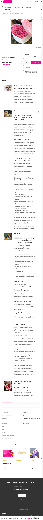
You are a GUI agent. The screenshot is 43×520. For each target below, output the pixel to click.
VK (21, 505)
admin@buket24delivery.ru (22, 489)
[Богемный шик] (21, 31)
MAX (22, 499)
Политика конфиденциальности (22, 509)
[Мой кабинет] (32, 1)
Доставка (37, 403)
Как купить (22, 403)
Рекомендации (23, 482)
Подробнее (31, 518)
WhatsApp (21, 501)
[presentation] (2, 458)
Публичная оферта (6, 515)
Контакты (32, 482)
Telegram (21, 503)
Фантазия (17, 233)
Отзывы (15, 403)
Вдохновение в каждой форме (23, 86)
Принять (37, 518)
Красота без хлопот (20, 111)
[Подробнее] (38, 86)
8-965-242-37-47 (18, 486)
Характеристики (6, 403)
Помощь (7, 482)
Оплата (30, 403)
